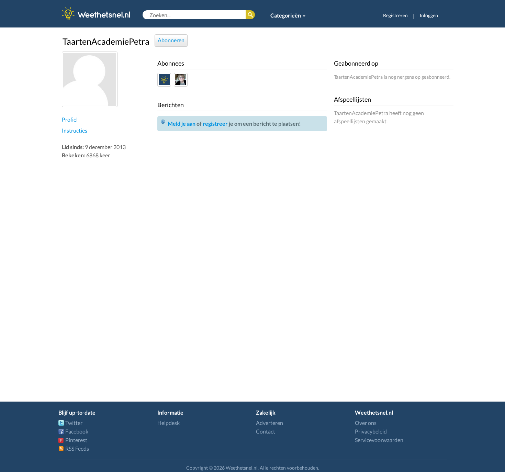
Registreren (395, 15)
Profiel (70, 119)
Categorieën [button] (286, 15)
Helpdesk (168, 422)
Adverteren (269, 422)
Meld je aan (181, 123)
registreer (215, 123)
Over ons (366, 422)
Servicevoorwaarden (379, 440)
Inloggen (429, 15)
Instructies (74, 130)
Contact (265, 431)
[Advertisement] (108, 269)
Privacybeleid (371, 431)
